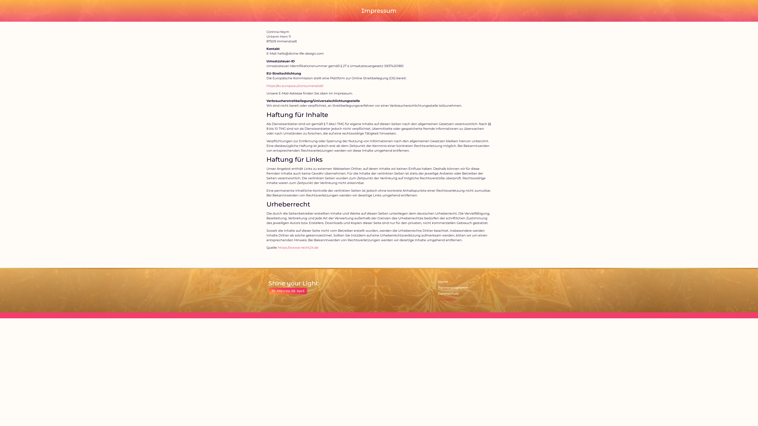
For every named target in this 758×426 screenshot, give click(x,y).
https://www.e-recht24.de (298, 247)
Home (443, 282)
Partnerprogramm (453, 288)
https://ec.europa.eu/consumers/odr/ (294, 86)
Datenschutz (448, 293)
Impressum (447, 299)
